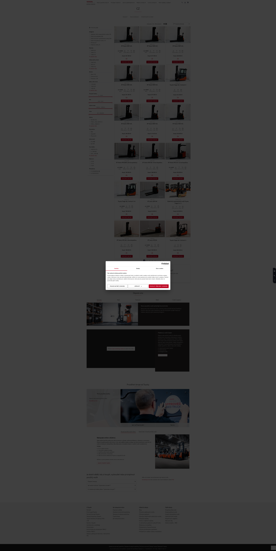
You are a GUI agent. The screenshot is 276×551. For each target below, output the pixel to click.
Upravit (137, 286)
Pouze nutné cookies (117, 286)
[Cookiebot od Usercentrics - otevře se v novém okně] (162, 264)
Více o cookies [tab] (159, 268)
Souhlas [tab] (116, 268)
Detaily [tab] (138, 268)
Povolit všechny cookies (159, 286)
